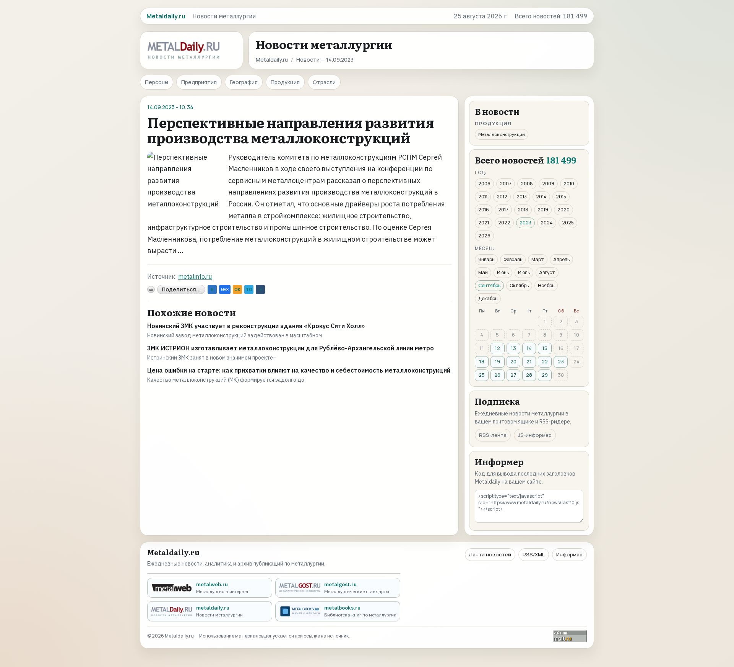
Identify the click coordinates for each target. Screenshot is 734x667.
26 (497, 374)
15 (544, 348)
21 (529, 361)
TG (249, 289)
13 (513, 348)
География (244, 82)
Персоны (156, 82)
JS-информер (535, 435)
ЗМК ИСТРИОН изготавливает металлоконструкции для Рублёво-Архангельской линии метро (290, 348)
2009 (548, 183)
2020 (563, 209)
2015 (561, 196)
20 (513, 361)
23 (561, 361)
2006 (484, 183)
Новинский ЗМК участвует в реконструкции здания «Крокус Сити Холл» (256, 326)
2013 (521, 196)
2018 (523, 209)
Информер (569, 554)
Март (537, 259)
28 (529, 374)
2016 (483, 209)
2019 (543, 209)
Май (483, 272)
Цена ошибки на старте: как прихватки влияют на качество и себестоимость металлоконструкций (298, 370)
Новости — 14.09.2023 (325, 59)
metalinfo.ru (195, 276)
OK (237, 289)
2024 (547, 222)
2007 (506, 183)
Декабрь (487, 298)
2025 (568, 222)
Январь (486, 259)
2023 (525, 222)
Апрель (561, 259)
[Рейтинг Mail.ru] (570, 636)
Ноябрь (546, 285)
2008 (527, 183)
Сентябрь (489, 285)
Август (547, 272)
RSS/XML (534, 554)
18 (481, 361)
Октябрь (519, 285)
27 (513, 374)
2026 (484, 235)
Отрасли (324, 82)
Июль (524, 272)
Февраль (512, 259)
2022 (504, 222)
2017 (503, 209)
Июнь (503, 272)
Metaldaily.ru (272, 59)
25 (482, 374)
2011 (482, 196)
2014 (541, 196)
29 (545, 374)
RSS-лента (493, 435)
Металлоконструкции (501, 134)
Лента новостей (490, 554)
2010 (568, 183)
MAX (225, 289)
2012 (502, 196)
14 (529, 348)
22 (545, 361)
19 (497, 361)
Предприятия (199, 82)
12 (497, 348)
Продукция (285, 82)
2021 (483, 222)
